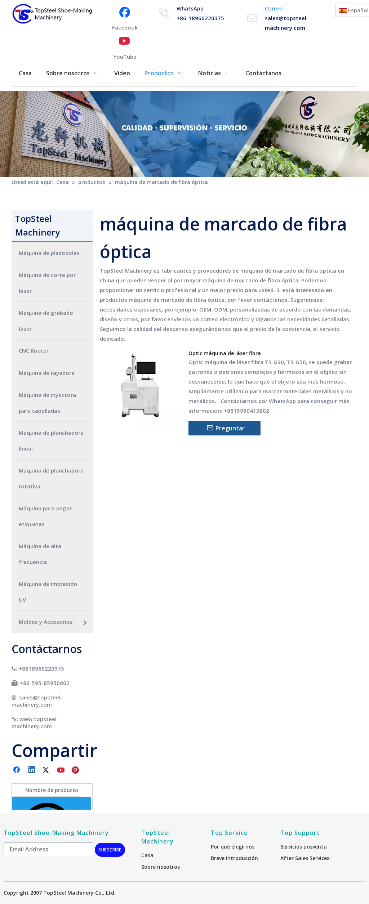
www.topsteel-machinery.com (35, 722)
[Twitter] (47, 770)
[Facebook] (17, 770)
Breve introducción (234, 858)
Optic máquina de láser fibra (224, 353)
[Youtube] (61, 770)
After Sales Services (304, 858)
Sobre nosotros (160, 866)
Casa (147, 855)
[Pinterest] (76, 770)
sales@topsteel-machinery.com (37, 701)
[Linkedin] (32, 770)
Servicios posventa (303, 846)
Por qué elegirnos (232, 846)
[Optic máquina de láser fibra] (139, 386)
